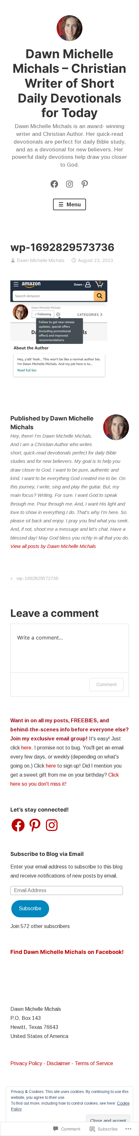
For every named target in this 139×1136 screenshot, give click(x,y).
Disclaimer (58, 1063)
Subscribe (30, 908)
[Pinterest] (35, 825)
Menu (73, 205)
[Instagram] (69, 183)
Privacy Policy (26, 1063)
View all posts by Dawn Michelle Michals (53, 546)
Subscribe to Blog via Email (47, 854)
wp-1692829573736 (33, 579)
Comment (106, 684)
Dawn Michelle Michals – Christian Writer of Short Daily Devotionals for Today (69, 83)
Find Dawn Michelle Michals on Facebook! (67, 952)
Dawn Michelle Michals (40, 260)
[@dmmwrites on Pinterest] (84, 183)
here (26, 747)
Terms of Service (94, 1063)
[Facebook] (54, 183)
